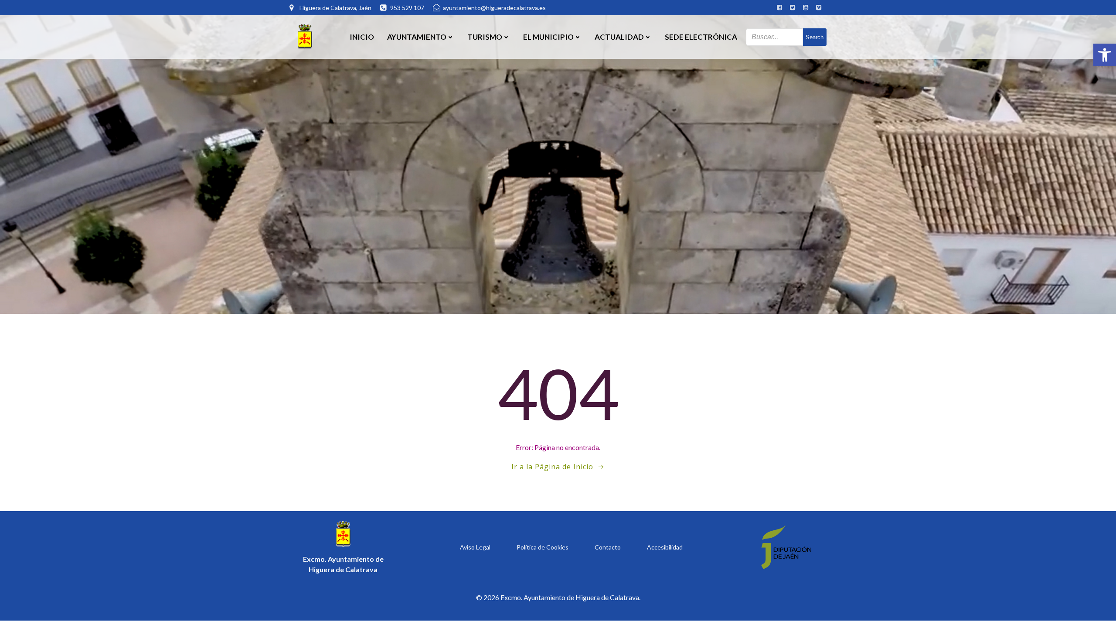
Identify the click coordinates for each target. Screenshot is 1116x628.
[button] (1104, 55)
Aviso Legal (475, 547)
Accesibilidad (665, 547)
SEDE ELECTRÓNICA (701, 36)
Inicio (362, 36)
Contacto (608, 547)
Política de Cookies (542, 547)
